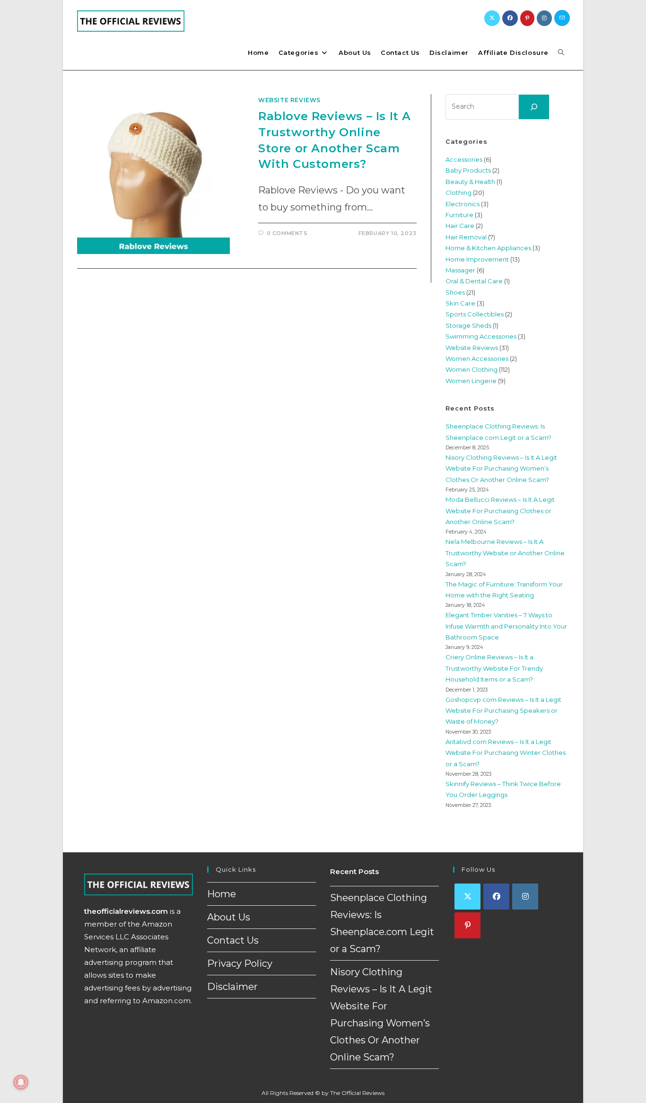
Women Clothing (471, 369)
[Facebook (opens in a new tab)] (510, 18)
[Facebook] (496, 897)
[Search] (534, 107)
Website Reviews (289, 100)
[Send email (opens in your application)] (562, 18)
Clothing (458, 192)
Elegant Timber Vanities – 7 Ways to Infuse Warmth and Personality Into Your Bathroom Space (506, 626)
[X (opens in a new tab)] (492, 18)
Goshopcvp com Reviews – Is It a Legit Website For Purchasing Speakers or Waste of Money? (503, 711)
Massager (460, 270)
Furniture (459, 215)
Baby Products (468, 170)
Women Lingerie (471, 381)
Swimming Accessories (480, 336)
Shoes (455, 292)
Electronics (462, 204)
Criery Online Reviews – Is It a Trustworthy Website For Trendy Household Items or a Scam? (494, 668)
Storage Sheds (468, 325)
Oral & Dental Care (474, 281)
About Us (228, 917)
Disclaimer (232, 986)
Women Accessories (476, 358)
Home (221, 894)
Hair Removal (466, 237)
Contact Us (233, 940)
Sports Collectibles (474, 314)
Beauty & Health (470, 181)
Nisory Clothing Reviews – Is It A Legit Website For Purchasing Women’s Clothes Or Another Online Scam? (501, 468)
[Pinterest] (467, 925)
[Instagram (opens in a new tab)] (544, 18)
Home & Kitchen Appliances (488, 248)
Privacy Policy (239, 963)
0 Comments (287, 233)
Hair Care (459, 225)
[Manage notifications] (20, 1082)
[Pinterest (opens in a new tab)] (527, 18)
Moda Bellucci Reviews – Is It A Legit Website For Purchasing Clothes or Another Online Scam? (500, 510)
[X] (467, 897)
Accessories (463, 159)
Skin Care (460, 303)
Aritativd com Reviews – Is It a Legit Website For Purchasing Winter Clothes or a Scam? (505, 753)
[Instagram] (525, 897)
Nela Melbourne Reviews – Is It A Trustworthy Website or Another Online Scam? (505, 553)
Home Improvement (477, 259)
